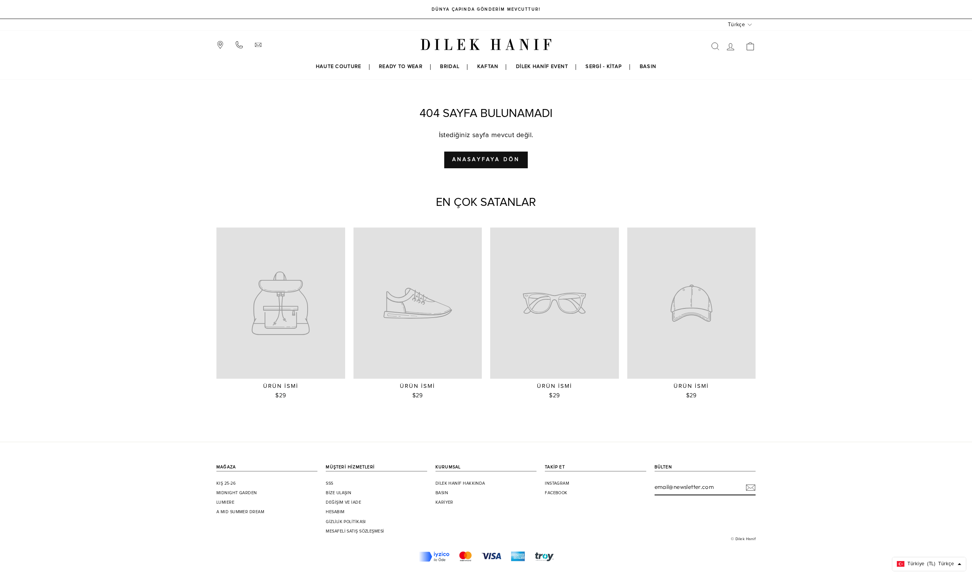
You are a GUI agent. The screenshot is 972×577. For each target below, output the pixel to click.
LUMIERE (225, 502)
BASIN (648, 66)
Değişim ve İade (343, 502)
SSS (329, 483)
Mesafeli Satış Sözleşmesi (355, 531)
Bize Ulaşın (338, 493)
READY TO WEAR (401, 66)
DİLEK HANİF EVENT (542, 66)
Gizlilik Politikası (346, 521)
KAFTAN (488, 66)
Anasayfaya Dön (486, 159)
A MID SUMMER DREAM (240, 512)
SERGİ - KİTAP (603, 66)
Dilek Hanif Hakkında (460, 483)
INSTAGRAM (557, 483)
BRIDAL (449, 66)
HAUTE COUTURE (338, 66)
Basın (442, 493)
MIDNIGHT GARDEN (236, 493)
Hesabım (335, 512)
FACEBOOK (556, 493)
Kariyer (444, 502)
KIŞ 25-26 (226, 483)
